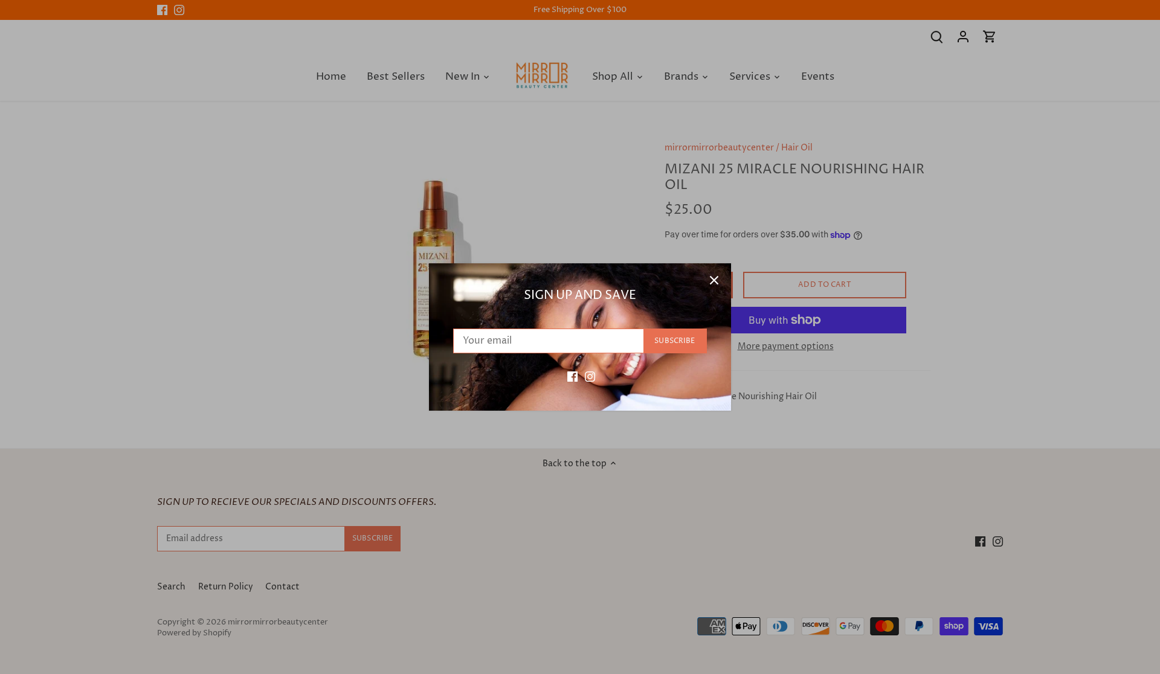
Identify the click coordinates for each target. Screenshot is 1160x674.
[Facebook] (572, 376)
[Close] (714, 280)
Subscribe (674, 341)
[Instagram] (590, 376)
